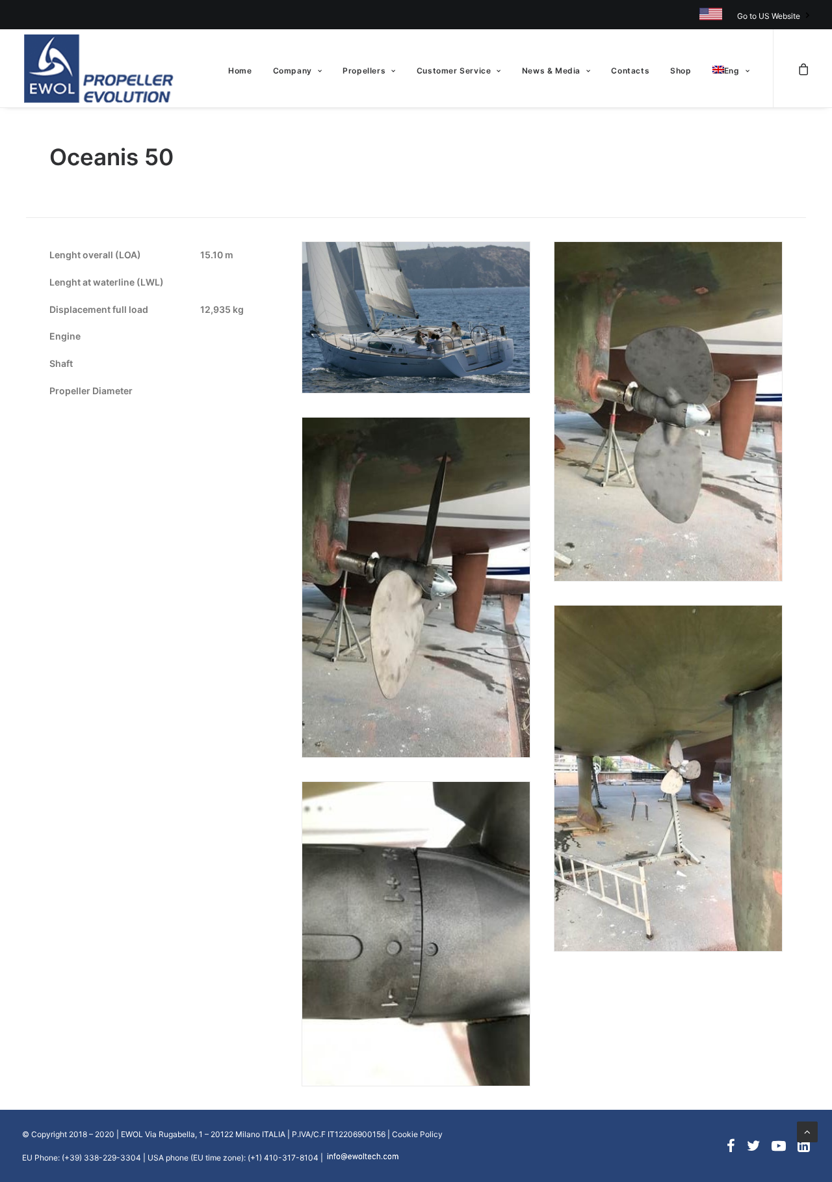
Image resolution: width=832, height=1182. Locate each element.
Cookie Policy (417, 1134)
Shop (680, 70)
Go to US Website (768, 16)
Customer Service (454, 70)
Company (292, 70)
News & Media (551, 70)
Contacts (630, 70)
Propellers (364, 70)
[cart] (803, 68)
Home (240, 70)
